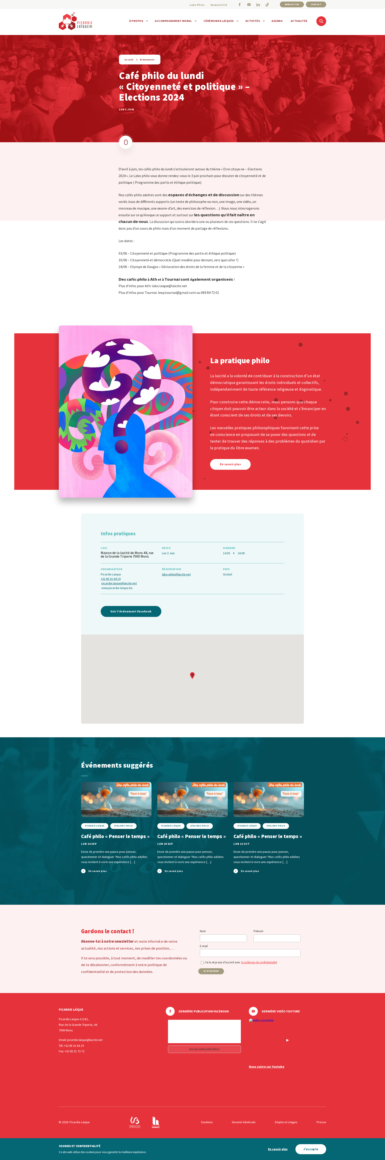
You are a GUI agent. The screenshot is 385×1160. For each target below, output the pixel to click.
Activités (253, 21)
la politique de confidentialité (259, 962)
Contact (316, 4)
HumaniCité (219, 4)
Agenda (277, 21)
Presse (321, 1122)
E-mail (204, 946)
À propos (136, 21)
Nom (203, 931)
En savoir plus (278, 1149)
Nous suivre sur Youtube (266, 1066)
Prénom (258, 931)
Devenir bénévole (244, 1122)
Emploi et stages (286, 1122)
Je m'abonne (211, 971)
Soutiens (207, 1122)
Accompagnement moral (173, 21)
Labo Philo (197, 4)
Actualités (299, 21)
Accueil (129, 59)
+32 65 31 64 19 (111, 579)
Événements (147, 59)
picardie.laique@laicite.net (119, 583)
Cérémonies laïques (219, 21)
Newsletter (292, 4)
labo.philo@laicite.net (176, 574)
